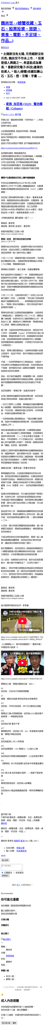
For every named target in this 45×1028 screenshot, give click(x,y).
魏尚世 (4, 823)
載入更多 (5, 860)
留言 (22, 841)
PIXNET (11, 987)
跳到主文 (5, 47)
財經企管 (20, 848)
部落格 (9, 90)
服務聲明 (27, 990)
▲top (3, 855)
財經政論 (22, 82)
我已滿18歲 (6, 1023)
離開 (14, 1023)
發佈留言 (5, 876)
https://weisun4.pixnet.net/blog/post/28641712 (19, 148)
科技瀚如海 (21, 851)
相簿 (8, 87)
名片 (8, 93)
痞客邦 (17, 841)
